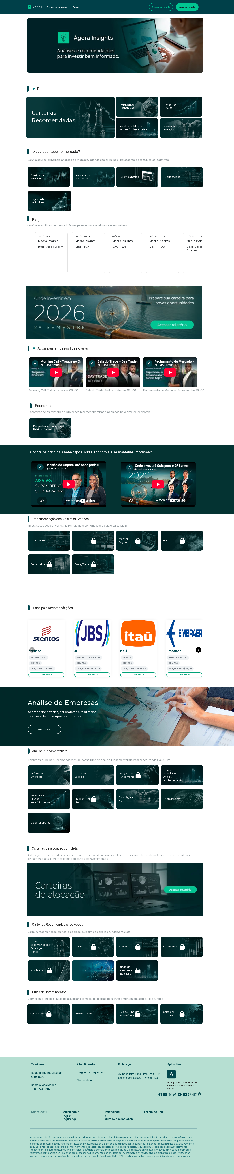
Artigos (76, 7)
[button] (5, 7)
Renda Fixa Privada (170, 106)
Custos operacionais (119, 1119)
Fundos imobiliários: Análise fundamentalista (133, 128)
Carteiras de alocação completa (55, 848)
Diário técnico (172, 177)
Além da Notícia (130, 177)
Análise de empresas (57, 7)
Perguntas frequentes (91, 1072)
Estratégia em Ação (170, 128)
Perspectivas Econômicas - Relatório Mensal (48, 428)
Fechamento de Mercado (83, 177)
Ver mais (46, 674)
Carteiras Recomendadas (178, 146)
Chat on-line (84, 1080)
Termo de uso (153, 1112)
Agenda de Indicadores (38, 201)
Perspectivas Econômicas (127, 106)
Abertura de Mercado (38, 177)
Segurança (69, 1119)
